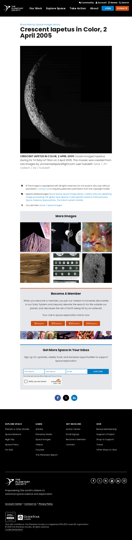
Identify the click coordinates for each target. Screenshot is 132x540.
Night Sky (10, 439)
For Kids (9, 449)
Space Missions (13, 434)
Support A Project (105, 434)
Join (108, 8)
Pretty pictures (100, 197)
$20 (74, 323)
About (94, 8)
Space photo (49, 200)
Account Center (13, 503)
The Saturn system (66, 200)
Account (102, 2)
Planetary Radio (44, 434)
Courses (40, 449)
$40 (91, 323)
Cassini (88, 194)
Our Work (35, 8)
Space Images (54, 205)
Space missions (34, 200)
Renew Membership (106, 429)
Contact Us (30, 503)
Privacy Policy (56, 376)
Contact (70, 444)
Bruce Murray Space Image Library (40, 24)
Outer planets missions (80, 197)
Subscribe (98, 371)
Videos (39, 444)
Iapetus (64, 197)
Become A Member (76, 439)
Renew (114, 2)
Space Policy (12, 444)
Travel (99, 444)
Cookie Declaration (14, 529)
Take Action (78, 8)
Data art (96, 194)
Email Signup (72, 434)
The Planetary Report (47, 454)
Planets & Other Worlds (17, 429)
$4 (39, 323)
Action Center (73, 429)
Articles (39, 429)
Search (125, 2)
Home (42, 205)
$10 (57, 323)
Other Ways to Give (106, 449)
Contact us (43, 188)
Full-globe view (52, 197)
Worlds (79, 200)
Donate (122, 8)
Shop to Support (105, 439)
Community (87, 2)
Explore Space (56, 8)
